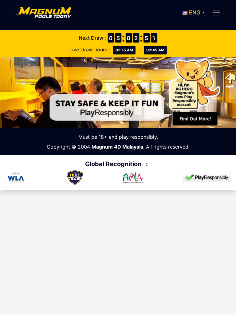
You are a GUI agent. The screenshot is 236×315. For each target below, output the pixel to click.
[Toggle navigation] (217, 13)
